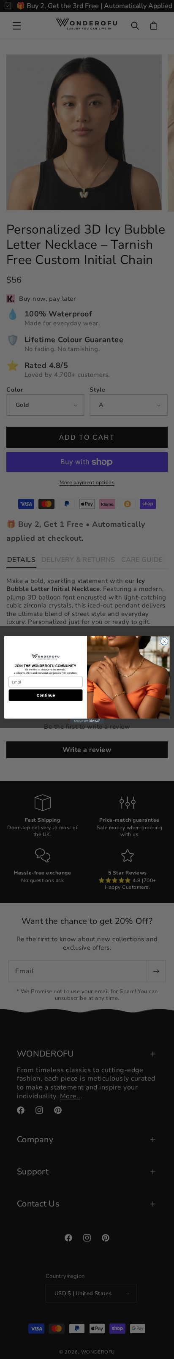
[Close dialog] (164, 641)
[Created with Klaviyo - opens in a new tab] (87, 720)
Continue (45, 695)
